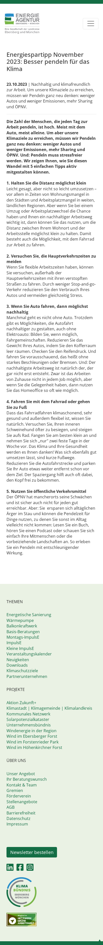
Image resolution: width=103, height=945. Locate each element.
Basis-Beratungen (23, 631)
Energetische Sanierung (28, 614)
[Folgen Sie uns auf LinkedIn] (10, 868)
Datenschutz (18, 818)
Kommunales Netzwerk (28, 714)
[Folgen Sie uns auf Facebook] (20, 868)
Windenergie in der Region (31, 730)
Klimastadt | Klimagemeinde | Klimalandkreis (49, 708)
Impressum (17, 824)
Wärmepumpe (20, 620)
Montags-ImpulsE (22, 637)
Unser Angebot (20, 773)
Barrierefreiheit (21, 813)
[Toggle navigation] (90, 23)
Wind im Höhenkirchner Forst (34, 747)
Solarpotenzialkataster (27, 719)
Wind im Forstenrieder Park (32, 742)
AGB (10, 807)
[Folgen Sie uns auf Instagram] (30, 868)
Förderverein (18, 796)
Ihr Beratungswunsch (26, 779)
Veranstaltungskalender (29, 654)
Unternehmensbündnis (28, 725)
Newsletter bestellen (32, 852)
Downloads (17, 665)
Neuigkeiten (17, 659)
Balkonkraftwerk (21, 626)
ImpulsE (14, 642)
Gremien (14, 790)
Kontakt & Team (21, 785)
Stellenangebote (21, 801)
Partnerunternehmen (26, 676)
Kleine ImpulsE (20, 648)
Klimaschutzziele (22, 670)
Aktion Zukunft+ (21, 702)
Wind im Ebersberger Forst (31, 736)
